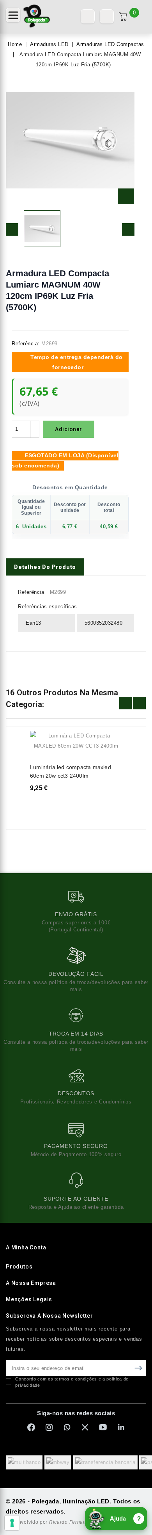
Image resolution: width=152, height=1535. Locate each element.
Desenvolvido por (50, 1522)
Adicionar (68, 429)
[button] (13, 15)
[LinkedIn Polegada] (120, 1427)
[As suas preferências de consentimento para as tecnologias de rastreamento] (12, 1522)
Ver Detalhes (111, 742)
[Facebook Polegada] (31, 1427)
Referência (31, 592)
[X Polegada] (85, 1427)
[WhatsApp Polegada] (67, 1427)
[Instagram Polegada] (49, 1427)
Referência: (26, 343)
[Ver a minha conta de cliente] (106, 16)
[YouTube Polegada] (103, 1427)
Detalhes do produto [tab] (45, 567)
